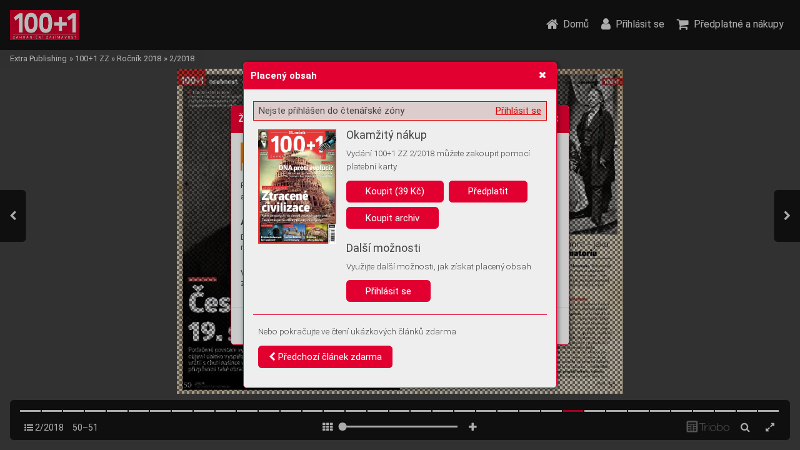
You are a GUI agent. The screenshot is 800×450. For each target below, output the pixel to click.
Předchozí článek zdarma (329, 356)
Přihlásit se (518, 110)
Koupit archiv (392, 218)
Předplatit (488, 191)
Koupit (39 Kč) (395, 191)
